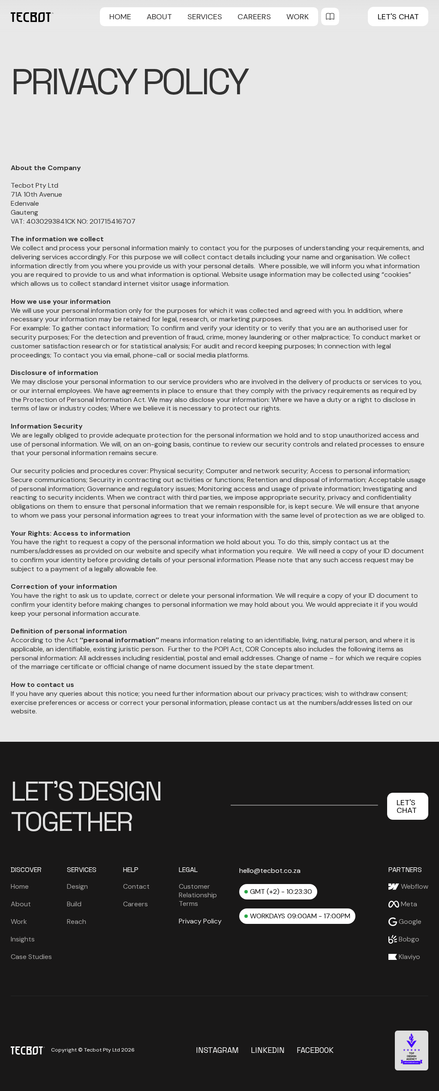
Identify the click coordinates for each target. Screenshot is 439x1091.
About (159, 17)
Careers (254, 17)
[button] (205, 16)
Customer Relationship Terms (198, 895)
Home (120, 17)
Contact (136, 886)
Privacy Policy (200, 921)
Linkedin (268, 1050)
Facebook (315, 1050)
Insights (23, 939)
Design (77, 886)
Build (74, 904)
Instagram (217, 1050)
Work (297, 17)
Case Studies (31, 957)
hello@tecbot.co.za (270, 870)
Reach (76, 921)
